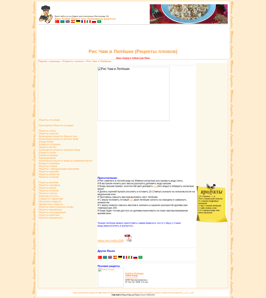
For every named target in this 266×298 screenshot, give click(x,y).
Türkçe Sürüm (77, 293)
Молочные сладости (50, 201)
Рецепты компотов (49, 174)
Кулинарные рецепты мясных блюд (58, 139)
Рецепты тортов (47, 193)
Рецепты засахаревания (52, 212)
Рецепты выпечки (48, 182)
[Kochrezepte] (78, 21)
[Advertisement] (133, 37)
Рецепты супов (46, 130)
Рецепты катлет (47, 147)
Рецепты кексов (47, 188)
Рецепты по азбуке (49, 120)
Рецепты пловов (47, 166)
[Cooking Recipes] (67, 21)
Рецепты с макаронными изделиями (58, 169)
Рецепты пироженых (50, 209)
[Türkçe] (100, 257)
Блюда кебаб (45, 141)
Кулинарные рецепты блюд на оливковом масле (65, 160)
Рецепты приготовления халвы (55, 207)
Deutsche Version (130, 293)
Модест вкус (79, 18)
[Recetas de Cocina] (72, 21)
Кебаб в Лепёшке (134, 273)
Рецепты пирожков (49, 185)
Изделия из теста (48, 196)
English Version (102, 293)
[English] (110, 257)
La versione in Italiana (160, 293)
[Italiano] (130, 257)
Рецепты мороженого (50, 217)
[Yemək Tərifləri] (62, 21)
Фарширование (47, 158)
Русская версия (175, 293)
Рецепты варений (48, 171)
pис (155, 186)
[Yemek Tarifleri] (57, 21)
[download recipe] (128, 240)
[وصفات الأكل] (99, 21)
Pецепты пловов (73, 61)
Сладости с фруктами (50, 198)
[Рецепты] (94, 21)
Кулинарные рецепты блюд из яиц (57, 136)
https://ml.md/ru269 (111, 240)
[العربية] (140, 257)
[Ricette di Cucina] (88, 21)
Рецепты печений (48, 190)
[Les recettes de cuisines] (83, 21)
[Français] (125, 257)
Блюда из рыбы (47, 152)
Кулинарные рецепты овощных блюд (59, 150)
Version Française (144, 293)
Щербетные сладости (50, 204)
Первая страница (49, 61)
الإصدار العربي (188, 293)
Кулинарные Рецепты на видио (56, 125)
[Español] (115, 257)
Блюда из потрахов (49, 144)
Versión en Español (116, 293)
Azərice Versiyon (89, 293)
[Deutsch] (120, 257)
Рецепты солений (48, 177)
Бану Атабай (62, 18)
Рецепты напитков (48, 215)
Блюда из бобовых (49, 163)
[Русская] (135, 257)
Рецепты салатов (48, 133)
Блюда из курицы (48, 155)
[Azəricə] (105, 257)
